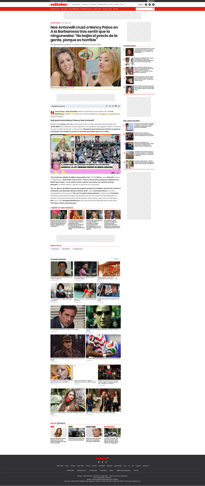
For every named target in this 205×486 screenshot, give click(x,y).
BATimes (145, 466)
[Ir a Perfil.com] (151, 1)
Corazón (84, 5)
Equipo (111, 470)
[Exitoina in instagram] (146, 4)
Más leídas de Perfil (131, 121)
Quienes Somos (81, 470)
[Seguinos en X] (153, 4)
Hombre (94, 466)
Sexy (122, 5)
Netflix (110, 5)
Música (117, 5)
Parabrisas (102, 466)
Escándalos (76, 5)
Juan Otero (97, 9)
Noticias (72, 466)
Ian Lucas (64, 9)
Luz (129, 466)
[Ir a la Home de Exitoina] (60, 4)
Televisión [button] (92, 5)
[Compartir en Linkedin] (116, 106)
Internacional (102, 5)
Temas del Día (55, 9)
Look (125, 466)
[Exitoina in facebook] (149, 4)
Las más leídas (129, 46)
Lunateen (138, 466)
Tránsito (136, 470)
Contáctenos (93, 470)
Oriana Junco (107, 9)
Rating (115, 9)
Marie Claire (80, 466)
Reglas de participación (123, 470)
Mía (133, 466)
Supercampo (118, 466)
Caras (67, 466)
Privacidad (103, 470)
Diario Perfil (60, 466)
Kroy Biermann (74, 9)
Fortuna (88, 466)
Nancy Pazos (59, 111)
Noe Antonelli (71, 111)
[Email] (119, 106)
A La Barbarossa (77, 249)
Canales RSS (70, 470)
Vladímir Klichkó (86, 9)
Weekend (109, 466)
